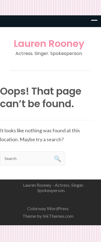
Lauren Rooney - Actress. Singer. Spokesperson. (53, 187)
